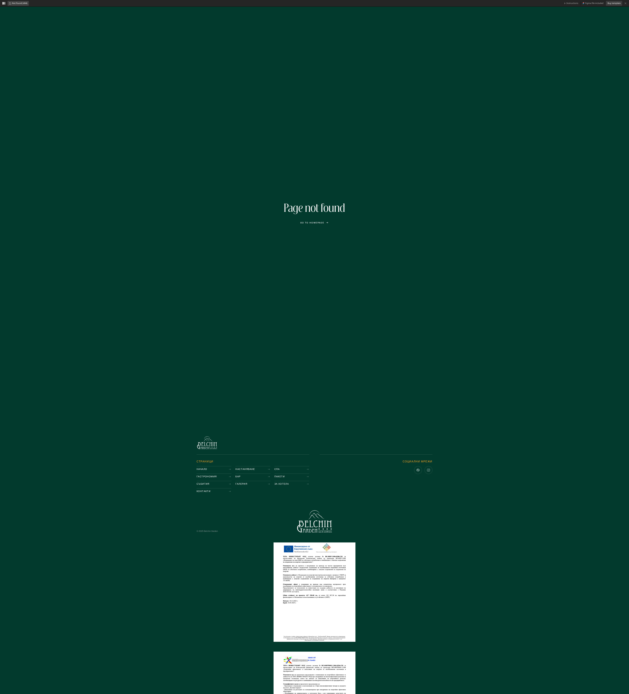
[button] (18, 3)
